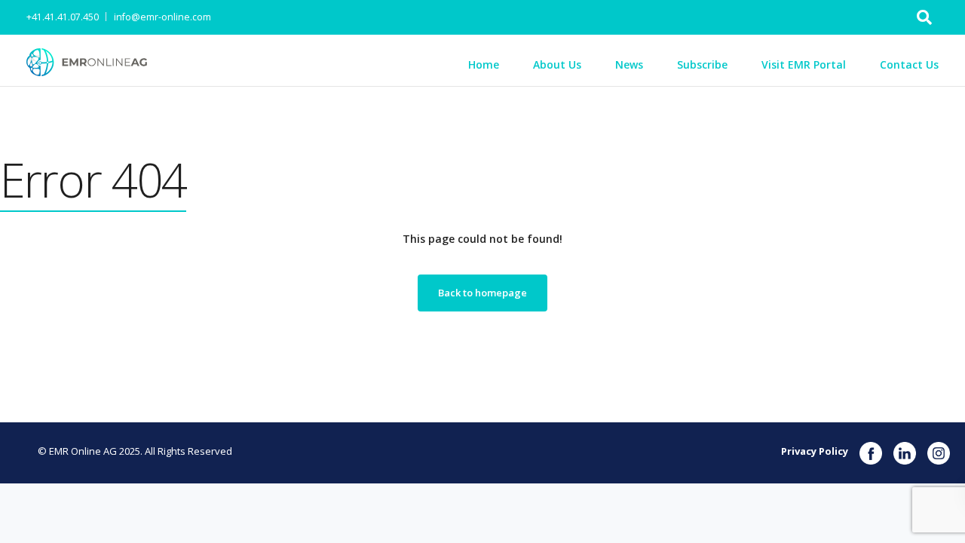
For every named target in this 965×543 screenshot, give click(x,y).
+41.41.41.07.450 (62, 17)
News (629, 64)
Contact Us (909, 64)
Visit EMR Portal (803, 64)
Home (483, 64)
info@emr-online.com (162, 17)
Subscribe (702, 64)
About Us (557, 64)
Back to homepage (482, 292)
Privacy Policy (814, 451)
